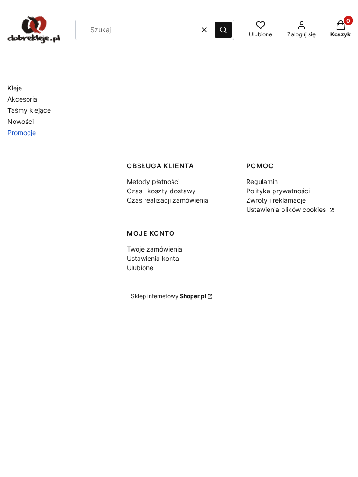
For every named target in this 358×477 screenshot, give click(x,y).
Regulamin (262, 181)
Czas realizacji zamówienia (167, 200)
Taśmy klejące (29, 110)
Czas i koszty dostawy (161, 191)
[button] (223, 30)
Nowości (20, 121)
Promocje (21, 132)
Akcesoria (22, 99)
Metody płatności (153, 181)
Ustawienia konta (153, 258)
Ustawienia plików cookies (287, 209)
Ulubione (140, 268)
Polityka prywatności (278, 191)
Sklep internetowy (168, 296)
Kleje (14, 88)
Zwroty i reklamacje (276, 200)
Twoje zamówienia (154, 249)
